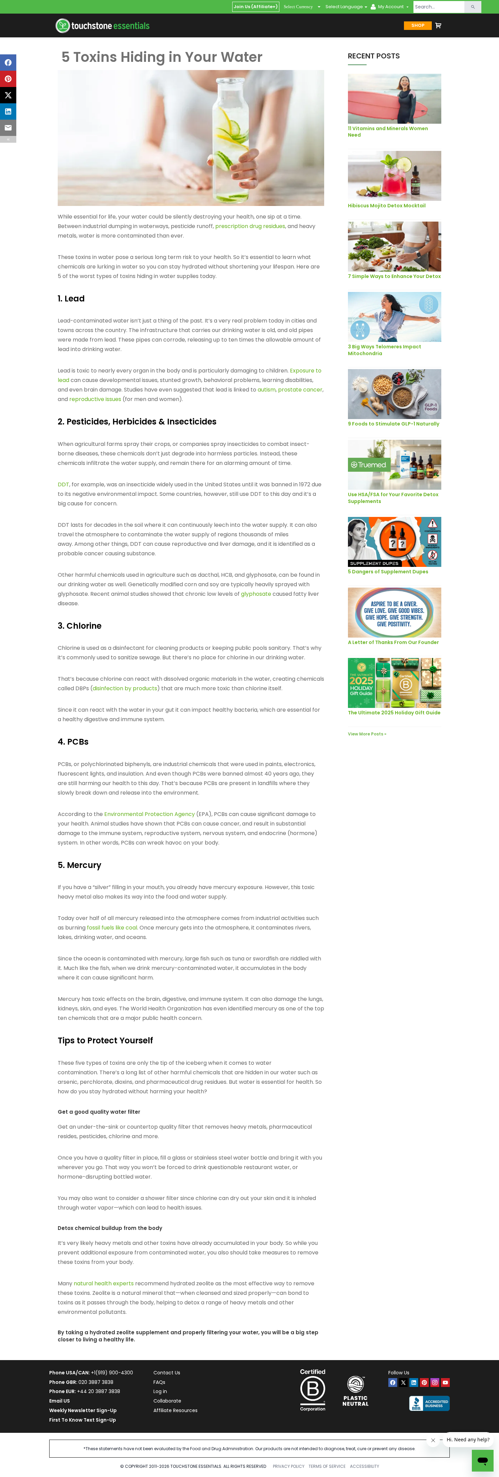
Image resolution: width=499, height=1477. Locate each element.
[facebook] (392, 1382)
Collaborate (167, 1400)
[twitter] (403, 1382)
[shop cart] (438, 25)
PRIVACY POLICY (288, 1466)
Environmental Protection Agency (149, 814)
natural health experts (104, 1283)
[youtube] (445, 1382)
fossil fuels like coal (112, 928)
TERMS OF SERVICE (327, 1466)
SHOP (417, 25)
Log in (160, 1391)
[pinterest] (424, 1382)
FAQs (159, 1382)
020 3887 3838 (95, 1382)
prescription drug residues (250, 226)
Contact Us (166, 1372)
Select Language (344, 6)
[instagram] (434, 1382)
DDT (63, 484)
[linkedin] (413, 1382)
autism (267, 390)
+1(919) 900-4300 (112, 1372)
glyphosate (256, 594)
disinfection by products (125, 688)
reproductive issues (96, 399)
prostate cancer (300, 390)
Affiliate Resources (175, 1410)
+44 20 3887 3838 (98, 1391)
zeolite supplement (142, 1332)
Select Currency (298, 6)
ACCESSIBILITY (364, 1466)
